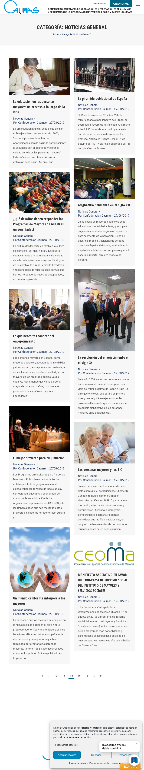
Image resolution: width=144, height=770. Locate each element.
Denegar (96, 754)
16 (86, 675)
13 (63, 675)
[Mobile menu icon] (138, 6)
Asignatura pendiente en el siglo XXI (104, 205)
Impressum (117, 763)
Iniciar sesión (99, 3)
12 (55, 675)
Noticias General (23, 118)
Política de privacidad (99, 763)
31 (101, 675)
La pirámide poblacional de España (102, 98)
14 (71, 675)
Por (30, 122)
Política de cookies (78, 763)
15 (79, 675)
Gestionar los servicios (66, 745)
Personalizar (125, 754)
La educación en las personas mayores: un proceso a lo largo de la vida (39, 106)
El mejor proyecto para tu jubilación (38, 458)
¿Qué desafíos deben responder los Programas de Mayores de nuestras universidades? (38, 224)
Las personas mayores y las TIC (100, 469)
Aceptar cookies (67, 754)
